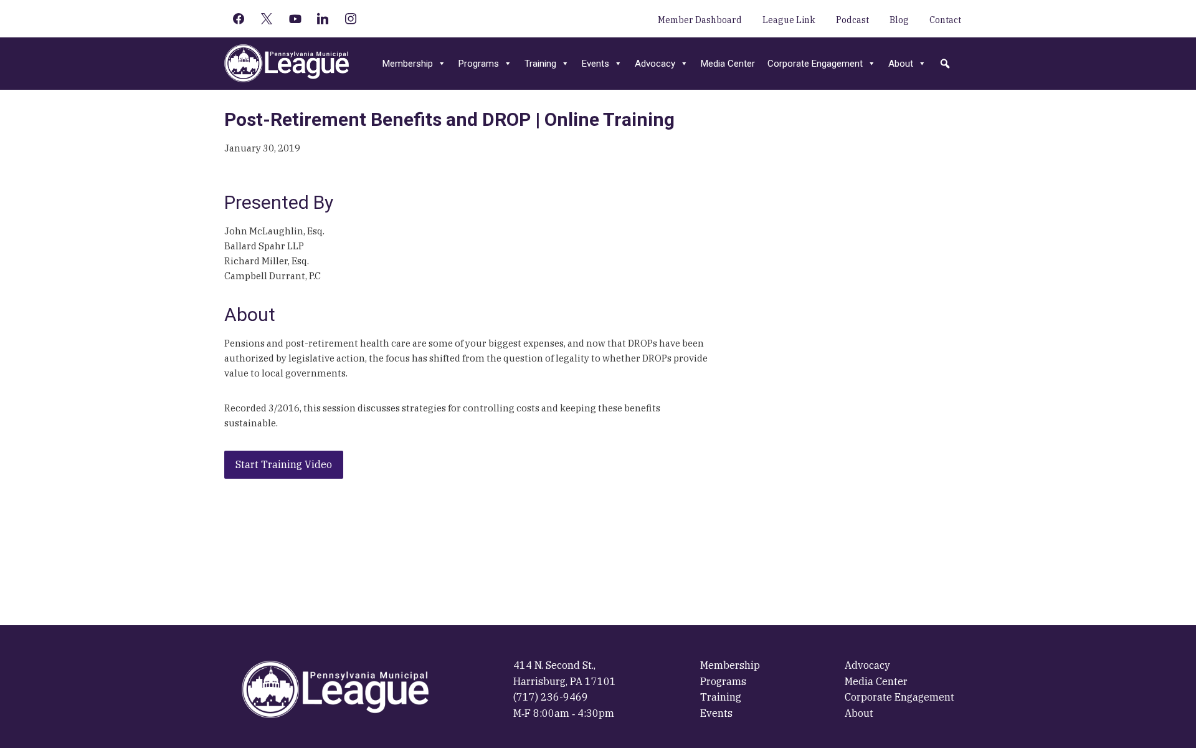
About (900, 63)
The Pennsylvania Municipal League (286, 63)
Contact (945, 20)
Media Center (728, 63)
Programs (478, 63)
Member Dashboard (700, 20)
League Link (788, 20)
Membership (407, 63)
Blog (899, 20)
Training (540, 63)
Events (595, 63)
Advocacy (655, 63)
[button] (945, 63)
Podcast (852, 20)
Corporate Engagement (815, 63)
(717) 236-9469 (550, 697)
